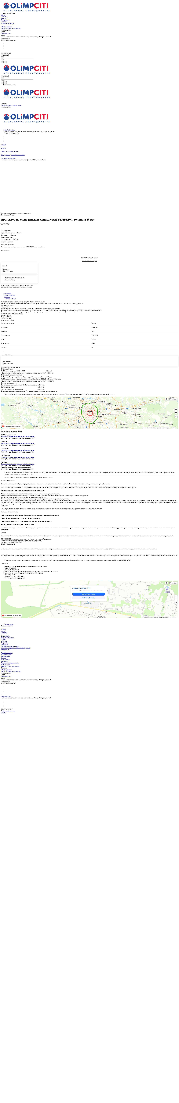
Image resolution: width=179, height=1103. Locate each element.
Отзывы (7, 297)
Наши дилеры (5, 664)
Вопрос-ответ (5, 659)
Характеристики (9, 295)
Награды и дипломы (7, 638)
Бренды (3, 658)
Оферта (3, 712)
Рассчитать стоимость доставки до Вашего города (17, 436)
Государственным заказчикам (10, 646)
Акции (3, 631)
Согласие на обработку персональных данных (15, 648)
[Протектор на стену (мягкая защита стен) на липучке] (88, 186)
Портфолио (4, 661)
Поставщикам (5, 656)
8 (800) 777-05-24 (6, 26)
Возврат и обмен (6, 654)
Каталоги (4, 641)
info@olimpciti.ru (6, 33)
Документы (4, 643)
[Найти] (5, 62)
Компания (4, 632)
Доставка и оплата (10, 298)
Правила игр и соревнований (10, 666)
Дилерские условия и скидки (10, 663)
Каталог (3, 629)
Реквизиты (4, 644)
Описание (7, 293)
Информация (5, 649)
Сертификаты (5, 636)
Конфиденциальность (8, 711)
